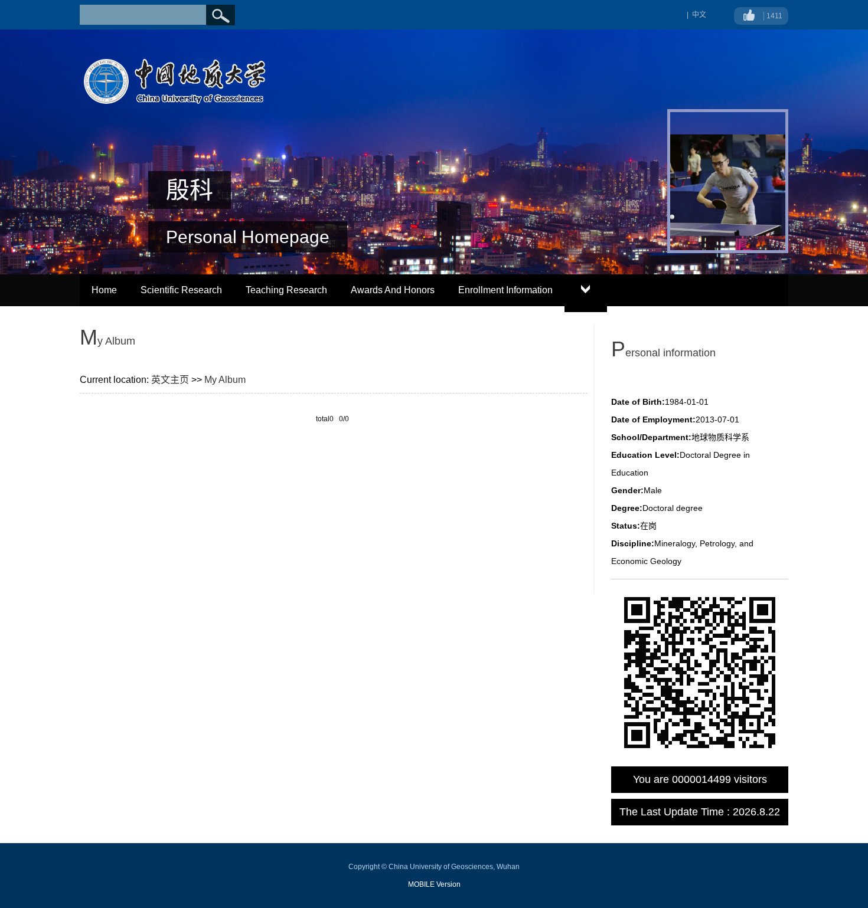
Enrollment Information (505, 290)
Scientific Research (181, 290)
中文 (699, 15)
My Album (225, 380)
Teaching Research (286, 290)
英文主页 (170, 380)
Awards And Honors (393, 290)
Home (104, 290)
